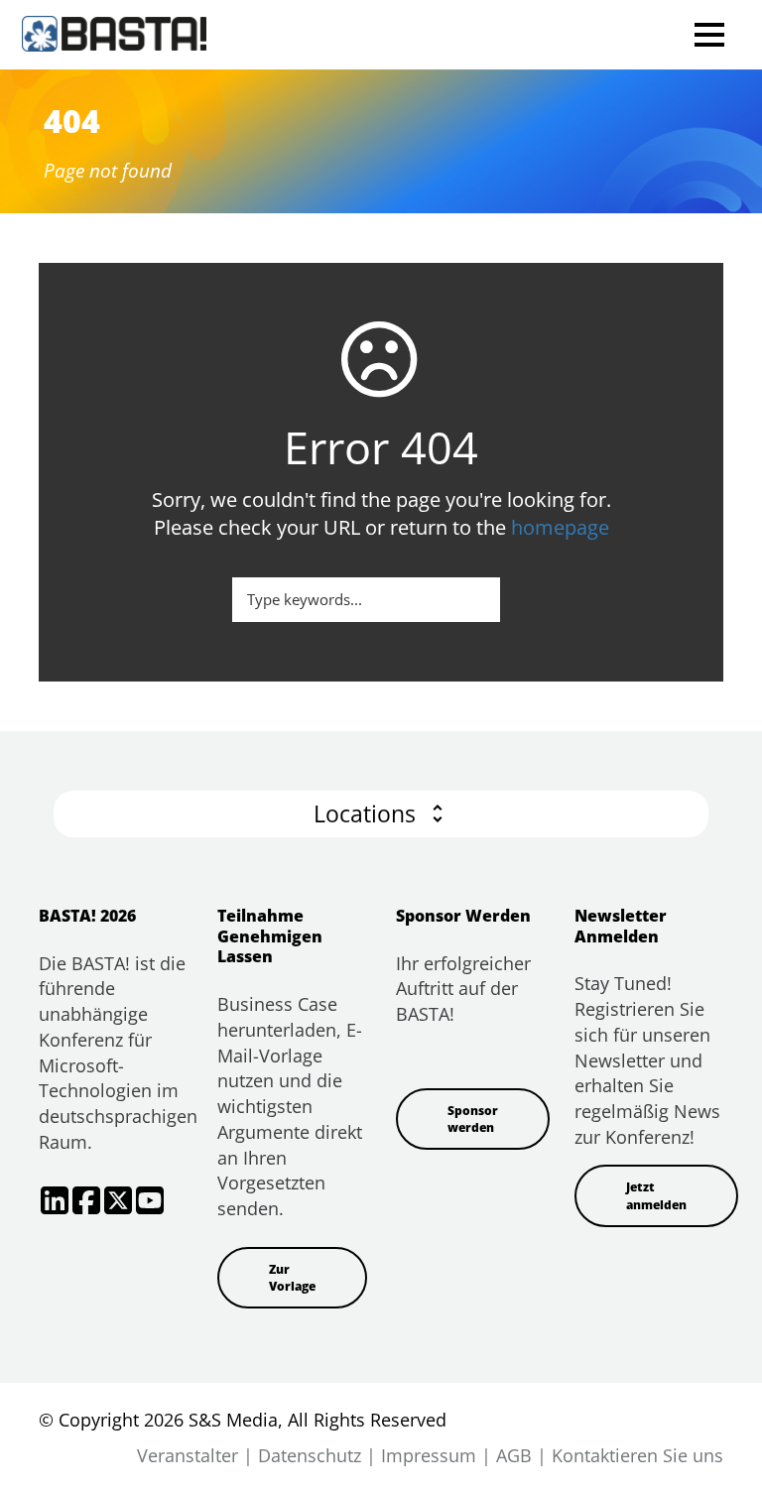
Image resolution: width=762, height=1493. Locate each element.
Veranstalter (187, 1455)
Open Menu (709, 34)
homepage (560, 527)
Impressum (428, 1455)
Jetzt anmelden (656, 1195)
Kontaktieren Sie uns (637, 1455)
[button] (381, 814)
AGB (514, 1455)
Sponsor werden (472, 1119)
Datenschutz (309, 1455)
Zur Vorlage (292, 1278)
